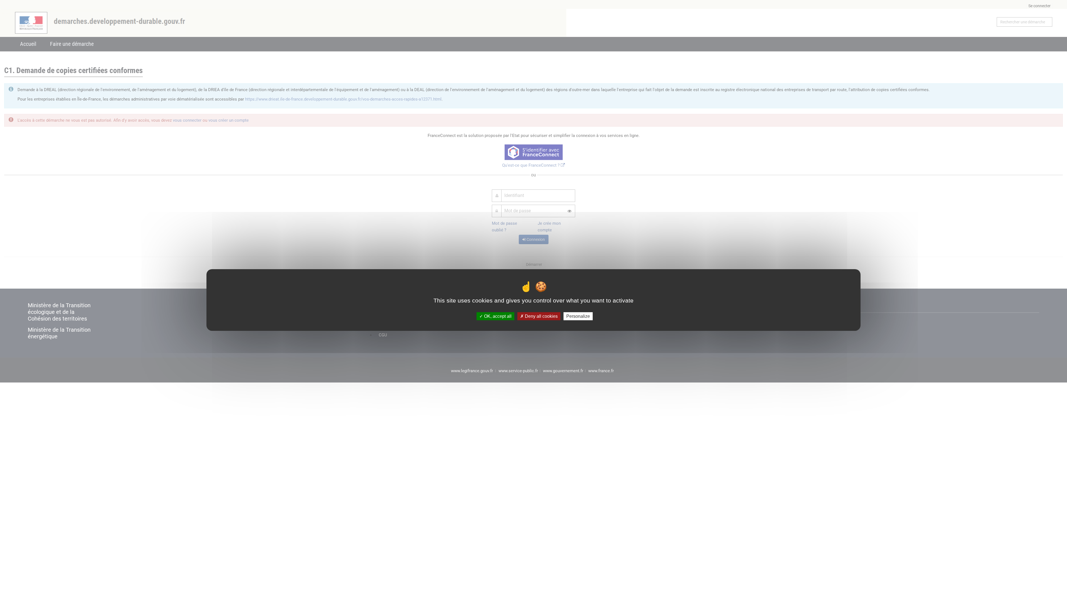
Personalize (578, 316)
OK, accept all (497, 316)
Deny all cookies (541, 316)
